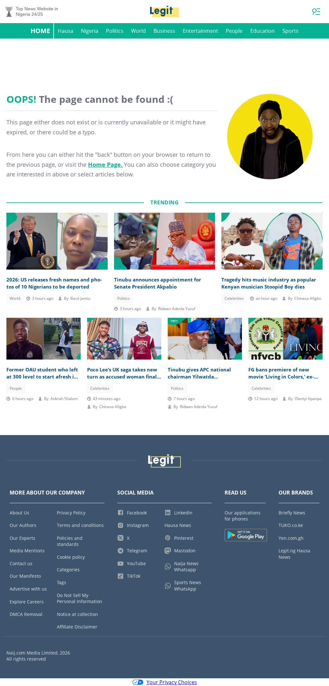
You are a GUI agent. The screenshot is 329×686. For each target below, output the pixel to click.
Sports (290, 30)
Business (164, 30)
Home (40, 30)
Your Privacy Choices (172, 682)
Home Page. (105, 164)
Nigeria (89, 30)
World (138, 30)
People (234, 30)
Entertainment (200, 30)
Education (262, 30)
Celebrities (234, 298)
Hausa (65, 30)
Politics (114, 30)
